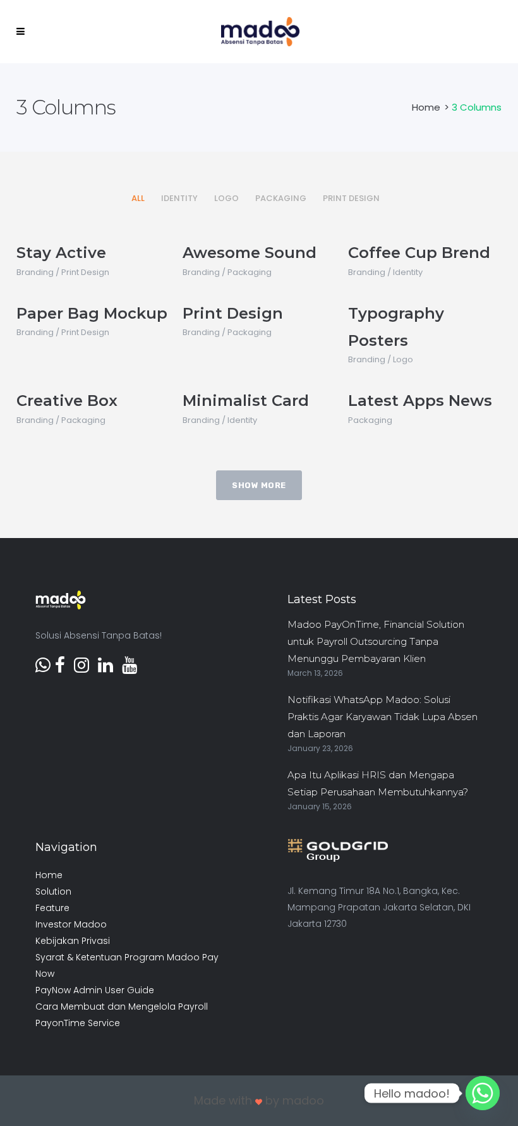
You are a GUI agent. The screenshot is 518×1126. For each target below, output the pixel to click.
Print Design (233, 313)
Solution (53, 891)
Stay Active (61, 252)
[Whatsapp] (483, 1093)
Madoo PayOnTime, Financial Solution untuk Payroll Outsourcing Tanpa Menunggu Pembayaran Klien (375, 641)
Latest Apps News (420, 400)
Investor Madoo (71, 924)
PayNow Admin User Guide (94, 990)
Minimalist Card (246, 400)
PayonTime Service (77, 1023)
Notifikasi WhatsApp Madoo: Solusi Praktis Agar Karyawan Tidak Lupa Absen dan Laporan (382, 717)
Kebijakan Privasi (72, 940)
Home (426, 107)
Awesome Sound (249, 252)
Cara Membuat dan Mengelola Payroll (121, 1006)
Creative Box (66, 400)
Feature (52, 908)
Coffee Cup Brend (419, 252)
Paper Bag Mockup (91, 313)
